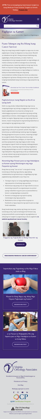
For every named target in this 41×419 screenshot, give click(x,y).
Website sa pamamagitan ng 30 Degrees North (20, 413)
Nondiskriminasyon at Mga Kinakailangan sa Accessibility (20, 377)
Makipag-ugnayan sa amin (20, 389)
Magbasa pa (20, 244)
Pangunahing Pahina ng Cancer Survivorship (20, 256)
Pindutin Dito (23, 10)
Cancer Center (6, 35)
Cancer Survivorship (17, 35)
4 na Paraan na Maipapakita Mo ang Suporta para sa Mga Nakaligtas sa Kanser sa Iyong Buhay (20, 336)
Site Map (20, 385)
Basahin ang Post (20, 304)
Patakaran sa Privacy (20, 381)
